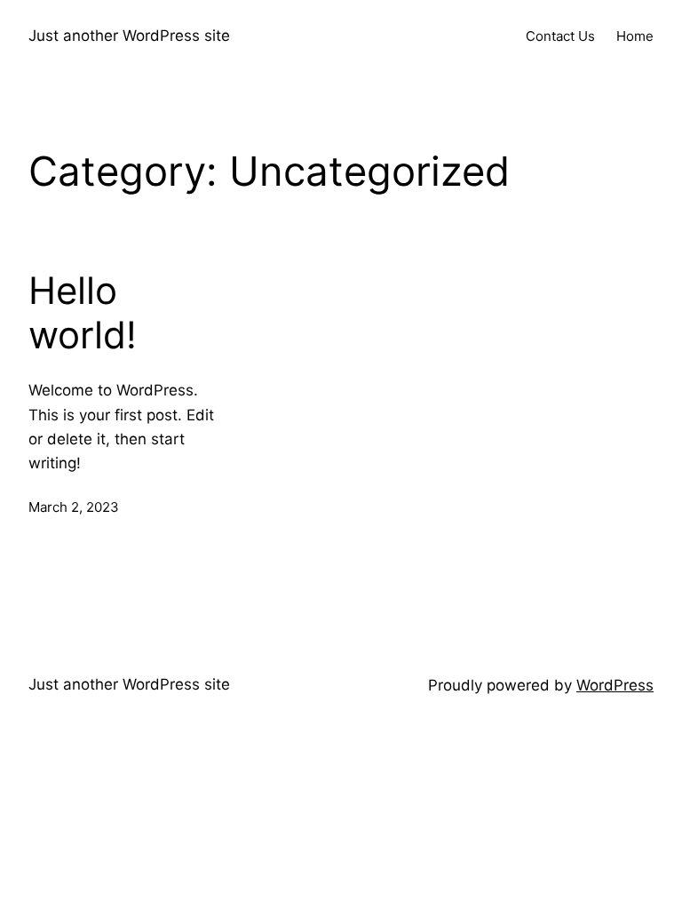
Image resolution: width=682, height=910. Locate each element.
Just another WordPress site (129, 35)
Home (635, 36)
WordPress (615, 685)
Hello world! (82, 312)
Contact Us (560, 36)
